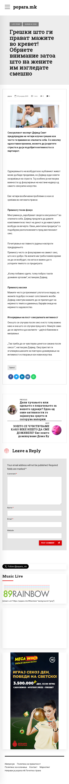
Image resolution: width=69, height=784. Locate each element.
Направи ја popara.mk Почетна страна (23, 770)
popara (10, 96)
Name (10, 508)
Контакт (33, 767)
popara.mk (25, 7)
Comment (12, 474)
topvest (12, 368)
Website (10, 530)
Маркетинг (45, 767)
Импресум (10, 764)
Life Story (16, 24)
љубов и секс (31, 24)
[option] (34, 116)
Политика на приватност (29, 764)
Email (10, 519)
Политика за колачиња (16, 767)
